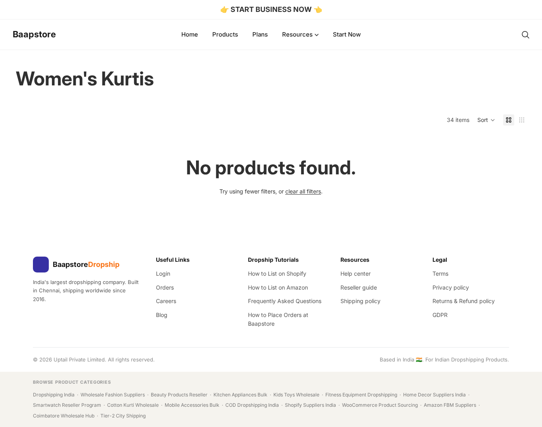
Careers (166, 301)
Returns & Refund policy (463, 301)
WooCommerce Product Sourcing (380, 405)
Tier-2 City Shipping (123, 416)
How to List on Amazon (278, 287)
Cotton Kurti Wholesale (133, 405)
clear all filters (303, 191)
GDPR (440, 314)
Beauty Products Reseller (179, 395)
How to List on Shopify (277, 273)
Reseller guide (358, 287)
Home (189, 34)
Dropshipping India (54, 395)
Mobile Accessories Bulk (192, 405)
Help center (355, 273)
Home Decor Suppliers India (434, 395)
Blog (161, 314)
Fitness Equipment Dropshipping (361, 395)
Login (163, 273)
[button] (486, 119)
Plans (260, 34)
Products (225, 34)
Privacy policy (450, 287)
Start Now (347, 34)
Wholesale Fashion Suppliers (113, 395)
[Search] (525, 35)
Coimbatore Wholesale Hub (63, 416)
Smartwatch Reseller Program (67, 405)
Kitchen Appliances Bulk (240, 395)
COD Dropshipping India (252, 405)
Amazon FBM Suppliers (450, 405)
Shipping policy (360, 301)
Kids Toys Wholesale (296, 395)
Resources (297, 34)
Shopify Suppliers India (310, 405)
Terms (440, 273)
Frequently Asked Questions (284, 301)
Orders (165, 287)
